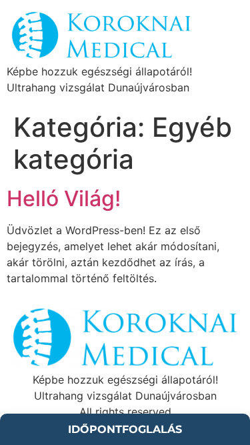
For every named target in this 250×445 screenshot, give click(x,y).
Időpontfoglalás (125, 429)
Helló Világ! (64, 198)
